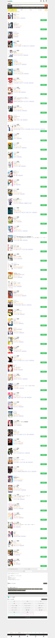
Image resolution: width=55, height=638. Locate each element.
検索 (46, 5)
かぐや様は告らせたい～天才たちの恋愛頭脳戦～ (21, 421)
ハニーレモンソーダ (16, 162)
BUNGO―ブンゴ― (16, 14)
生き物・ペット (40, 607)
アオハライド (15, 181)
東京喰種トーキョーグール (17, 107)
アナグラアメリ (15, 227)
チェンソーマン (15, 144)
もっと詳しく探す (27, 617)
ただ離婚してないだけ (16, 125)
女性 (14, 603)
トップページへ (27, 593)
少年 (14, 601)
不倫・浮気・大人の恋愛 (17, 129)
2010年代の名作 (18, 27)
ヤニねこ (45, 7)
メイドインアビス (16, 33)
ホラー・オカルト (14, 607)
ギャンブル (15, 277)
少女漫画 (15, 397)
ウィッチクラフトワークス (17, 310)
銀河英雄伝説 (15, 551)
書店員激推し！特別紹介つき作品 (18, 101)
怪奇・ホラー (19, 110)
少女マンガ (18, 397)
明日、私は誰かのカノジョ (17, 199)
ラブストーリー (16, 92)
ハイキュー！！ (15, 153)
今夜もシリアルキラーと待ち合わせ (17, 7)
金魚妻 (14, 532)
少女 (40, 601)
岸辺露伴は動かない (16, 477)
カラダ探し (15, 440)
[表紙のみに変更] (46, 9)
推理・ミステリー (29, 212)
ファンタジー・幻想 (20, 73)
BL (14, 614)
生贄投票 (14, 255)
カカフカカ (15, 403)
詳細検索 (9, 5)
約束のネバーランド (16, 70)
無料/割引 (19, 632)
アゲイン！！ (15, 190)
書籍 (27, 612)
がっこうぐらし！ (16, 458)
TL (40, 612)
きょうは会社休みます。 (17, 514)
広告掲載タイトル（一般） (27, 203)
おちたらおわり (19, 590)
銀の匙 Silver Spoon (16, 560)
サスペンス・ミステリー (27, 603)
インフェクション (16, 301)
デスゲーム (15, 258)
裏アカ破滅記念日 (16, 338)
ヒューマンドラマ (20, 55)
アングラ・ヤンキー (27, 605)
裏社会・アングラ (16, 545)
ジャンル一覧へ (44, 599)
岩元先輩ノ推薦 (41, 7)
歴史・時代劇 (15, 369)
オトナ (27, 614)
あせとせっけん (15, 218)
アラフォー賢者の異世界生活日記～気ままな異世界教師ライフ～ (23, 236)
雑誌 (14, 612)
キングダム (23, 590)
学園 (19, 92)
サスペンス (15, 55)
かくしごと (15, 412)
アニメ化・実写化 (27, 129)
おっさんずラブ (15, 384)
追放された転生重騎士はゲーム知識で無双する (29, 7)
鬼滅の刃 (14, 42)
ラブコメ (15, 221)
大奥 (14, 366)
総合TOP (11, 632)
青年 (27, 601)
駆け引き (15, 360)
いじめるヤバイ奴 (16, 264)
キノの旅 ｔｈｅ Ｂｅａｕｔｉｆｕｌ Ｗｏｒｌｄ (21, 495)
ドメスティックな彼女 (16, 88)
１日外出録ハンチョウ (16, 273)
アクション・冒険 (14, 605)
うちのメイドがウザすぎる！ (17, 329)
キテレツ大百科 (15, 486)
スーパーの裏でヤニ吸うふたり (12, 590)
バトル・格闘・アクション (17, 64)
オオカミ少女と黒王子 (16, 375)
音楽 (14, 175)
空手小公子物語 (15, 449)
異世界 (21, 240)
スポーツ (15, 138)
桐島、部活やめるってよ (17, 523)
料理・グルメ (41, 605)
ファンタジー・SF (40, 603)
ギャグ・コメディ (26, 101)
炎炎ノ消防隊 (15, 347)
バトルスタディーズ (16, 116)
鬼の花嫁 (37, 7)
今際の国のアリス (16, 292)
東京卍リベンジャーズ (16, 79)
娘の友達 (14, 51)
